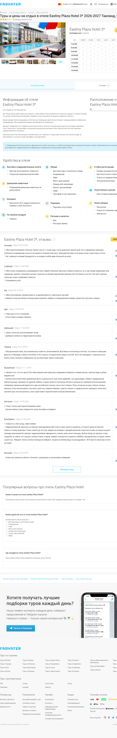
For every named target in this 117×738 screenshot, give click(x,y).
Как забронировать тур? (32, 699)
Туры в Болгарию (29, 667)
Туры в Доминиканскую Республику (99, 661)
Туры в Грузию (73, 660)
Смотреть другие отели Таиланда (15, 579)
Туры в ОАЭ (4, 667)
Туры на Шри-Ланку (52, 660)
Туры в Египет (5, 660)
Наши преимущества (8, 703)
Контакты (48, 703)
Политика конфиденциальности (53, 714)
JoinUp (25, 683)
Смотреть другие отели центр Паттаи (44, 579)
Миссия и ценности (7, 699)
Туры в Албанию (74, 667)
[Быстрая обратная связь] (91, 4)
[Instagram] (105, 717)
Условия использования (54, 719)
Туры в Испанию (29, 664)
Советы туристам (29, 707)
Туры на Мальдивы (97, 666)
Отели (70, 710)
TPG (1, 683)
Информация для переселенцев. (51, 708)
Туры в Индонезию (52, 664)
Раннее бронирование (76, 707)
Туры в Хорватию (74, 664)
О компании (49, 699)
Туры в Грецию (28, 660)
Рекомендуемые (74, 703)
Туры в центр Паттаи (83, 579)
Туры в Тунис (50, 667)
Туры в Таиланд (67, 579)
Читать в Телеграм (23, 628)
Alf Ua (70, 683)
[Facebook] (109, 717)
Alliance (48, 687)
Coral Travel (49, 683)
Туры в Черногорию (52, 671)
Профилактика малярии (32, 714)
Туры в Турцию (5, 664)
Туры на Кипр (5, 671)
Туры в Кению (95, 670)
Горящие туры (73, 699)
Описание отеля (37, 85)
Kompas (25, 687)
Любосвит (4, 687)
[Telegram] (113, 717)
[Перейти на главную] (10, 648)
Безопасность (5, 707)
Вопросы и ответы (29, 710)
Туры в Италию (73, 671)
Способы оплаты (29, 703)
